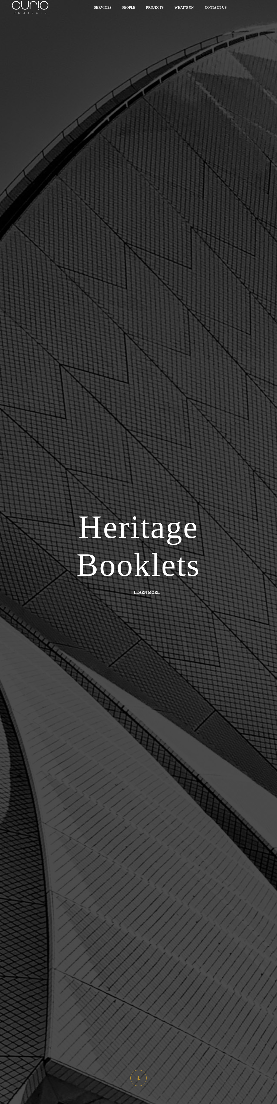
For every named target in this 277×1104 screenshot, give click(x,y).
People (128, 7)
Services (102, 7)
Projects (155, 7)
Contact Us (216, 7)
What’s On (184, 7)
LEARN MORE (147, 592)
